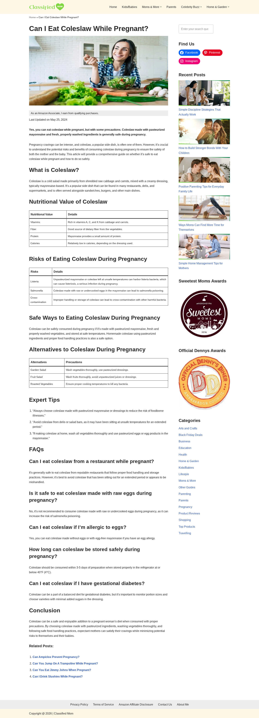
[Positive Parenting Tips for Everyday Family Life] (204, 170)
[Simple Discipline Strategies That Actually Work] (204, 93)
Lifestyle (184, 474)
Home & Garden (189, 461)
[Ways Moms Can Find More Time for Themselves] (204, 209)
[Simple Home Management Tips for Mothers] (204, 247)
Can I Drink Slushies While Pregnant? (58, 676)
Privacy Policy (79, 704)
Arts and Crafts (188, 428)
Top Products (187, 526)
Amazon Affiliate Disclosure (136, 704)
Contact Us (165, 704)
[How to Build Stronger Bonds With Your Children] (204, 132)
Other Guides (187, 487)
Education (185, 447)
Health (183, 454)
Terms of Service (103, 704)
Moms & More (187, 480)
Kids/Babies (129, 6)
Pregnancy (185, 506)
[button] (161, 7)
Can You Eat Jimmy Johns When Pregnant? (62, 670)
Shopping (185, 519)
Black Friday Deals (190, 434)
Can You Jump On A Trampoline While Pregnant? (65, 663)
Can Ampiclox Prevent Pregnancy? (56, 656)
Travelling (185, 533)
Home (113, 6)
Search (222, 28)
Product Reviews (189, 513)
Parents (171, 6)
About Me (183, 704)
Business (184, 441)
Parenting (185, 493)
